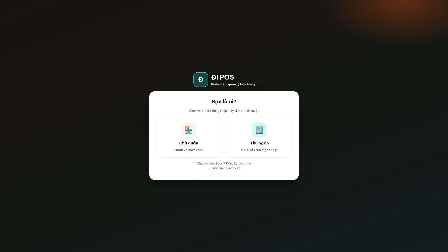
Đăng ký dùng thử (238, 163)
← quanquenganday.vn (224, 168)
